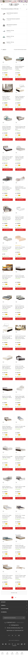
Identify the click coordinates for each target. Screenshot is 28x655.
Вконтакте (9, 635)
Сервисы (3, 605)
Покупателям (4, 608)
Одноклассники (15, 635)
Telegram (12, 635)
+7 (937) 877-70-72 (10, 622)
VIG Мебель (4, 612)
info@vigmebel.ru (15, 625)
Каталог (3, 602)
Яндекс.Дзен (19, 635)
